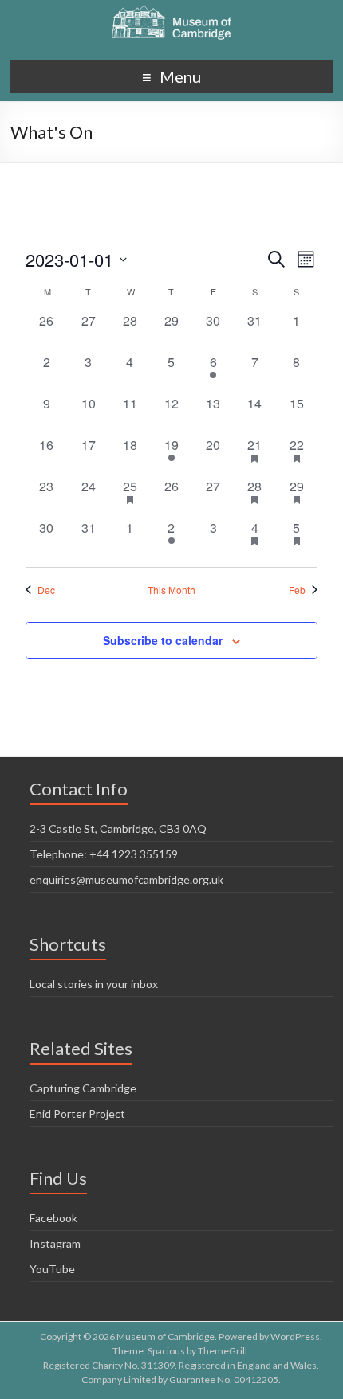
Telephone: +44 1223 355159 (104, 854)
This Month (171, 590)
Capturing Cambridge (83, 1088)
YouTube (52, 1269)
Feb (297, 590)
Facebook (53, 1218)
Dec (46, 590)
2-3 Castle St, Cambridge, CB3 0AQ (118, 828)
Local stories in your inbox (94, 984)
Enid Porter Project (77, 1113)
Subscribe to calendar (163, 640)
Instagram (55, 1243)
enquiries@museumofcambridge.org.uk (126, 879)
